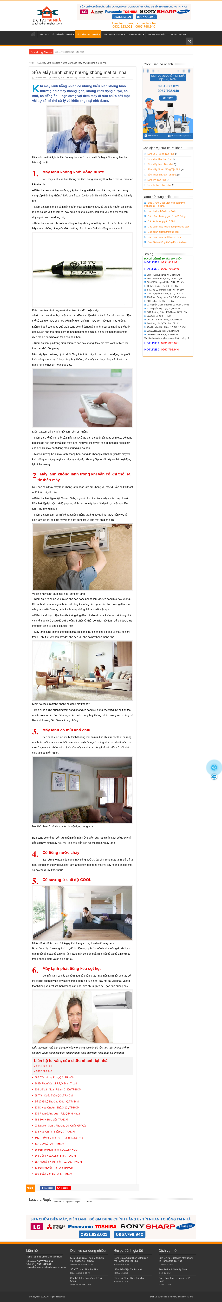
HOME (33, 34)
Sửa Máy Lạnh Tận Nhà (87, 34)
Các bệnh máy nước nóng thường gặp (168, 226)
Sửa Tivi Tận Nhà (156, 179)
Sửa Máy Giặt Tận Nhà (62, 34)
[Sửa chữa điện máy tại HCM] (46, 15)
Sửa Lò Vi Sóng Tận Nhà (160, 153)
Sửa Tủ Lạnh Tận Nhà (113, 34)
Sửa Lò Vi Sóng (135, 34)
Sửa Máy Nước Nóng (156, 34)
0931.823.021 (170, 262)
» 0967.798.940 (43, 1071)
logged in (70, 1201)
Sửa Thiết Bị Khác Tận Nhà (161, 174)
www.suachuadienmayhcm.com (51, 1267)
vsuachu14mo (40, 78)
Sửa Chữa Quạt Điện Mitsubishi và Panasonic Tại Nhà (87, 1259)
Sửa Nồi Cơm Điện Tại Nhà (129, 1278)
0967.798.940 (170, 268)
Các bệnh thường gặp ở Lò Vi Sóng (166, 216)
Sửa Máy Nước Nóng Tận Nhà (163, 169)
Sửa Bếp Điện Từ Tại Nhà (128, 1269)
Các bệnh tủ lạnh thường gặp (163, 231)
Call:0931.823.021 (178, 34)
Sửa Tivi (43, 34)
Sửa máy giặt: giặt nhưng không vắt (70, 52)
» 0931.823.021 (43, 1066)
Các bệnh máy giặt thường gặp (164, 237)
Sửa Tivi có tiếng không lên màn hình (167, 242)
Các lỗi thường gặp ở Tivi (161, 221)
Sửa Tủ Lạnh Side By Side (162, 211)
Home (31, 63)
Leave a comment (102, 78)
